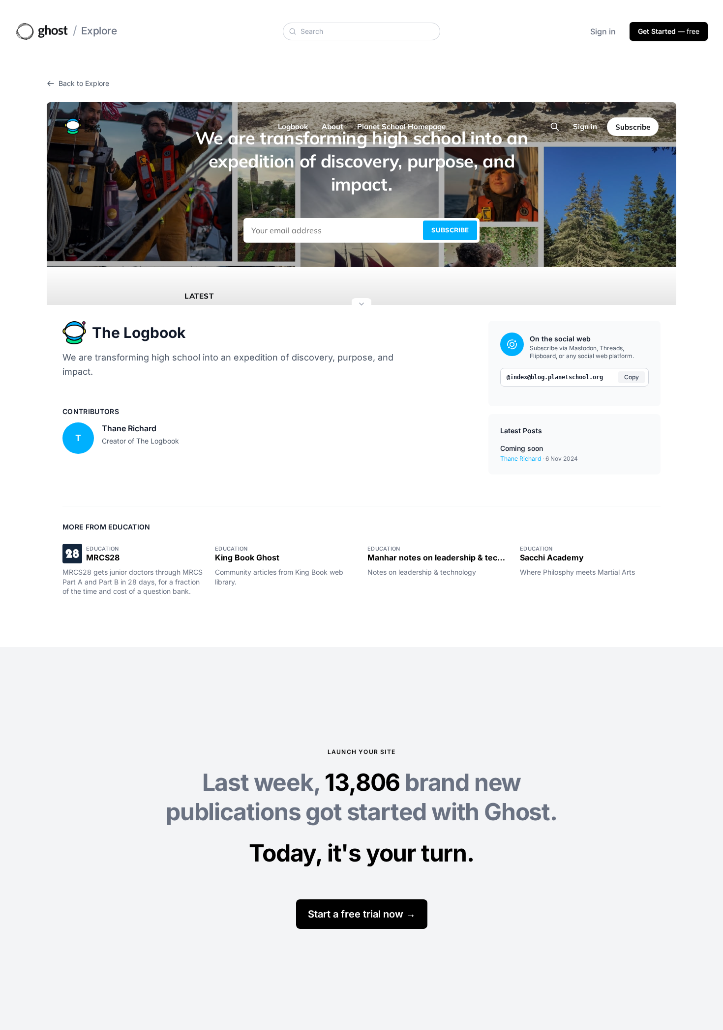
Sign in (603, 31)
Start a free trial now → (362, 914)
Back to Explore (84, 83)
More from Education (106, 527)
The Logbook (138, 332)
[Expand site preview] (361, 305)
